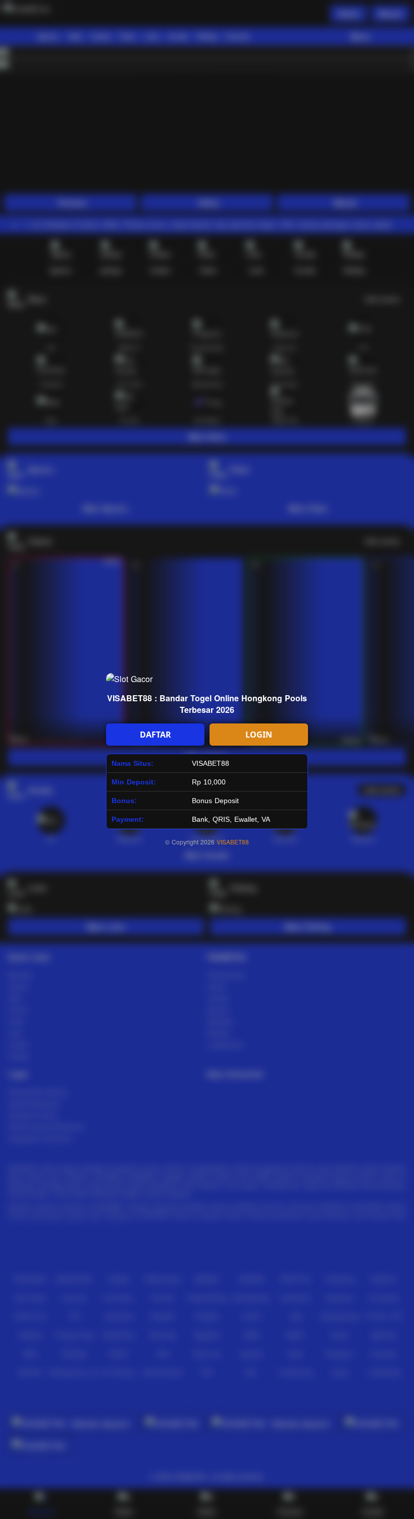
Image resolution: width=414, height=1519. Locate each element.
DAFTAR (155, 734)
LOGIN (258, 734)
